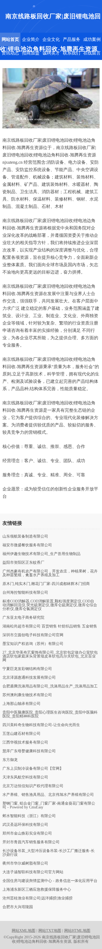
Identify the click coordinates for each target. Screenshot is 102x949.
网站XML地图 (23, 931)
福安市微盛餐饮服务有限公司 (27, 545)
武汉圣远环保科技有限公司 (25, 825)
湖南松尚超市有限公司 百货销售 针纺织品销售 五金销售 (49, 626)
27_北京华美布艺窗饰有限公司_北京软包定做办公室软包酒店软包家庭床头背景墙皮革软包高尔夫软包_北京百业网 (50, 656)
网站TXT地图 (49, 931)
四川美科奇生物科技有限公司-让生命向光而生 (41, 725)
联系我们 (71, 53)
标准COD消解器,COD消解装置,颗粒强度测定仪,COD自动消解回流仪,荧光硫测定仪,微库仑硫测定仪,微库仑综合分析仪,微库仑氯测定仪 (49, 605)
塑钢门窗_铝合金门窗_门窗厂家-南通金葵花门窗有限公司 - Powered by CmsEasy (48, 805)
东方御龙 (10, 760)
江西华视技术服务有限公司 (25, 742)
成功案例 (92, 39)
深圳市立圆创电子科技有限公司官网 (32, 635)
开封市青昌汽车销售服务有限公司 (31, 842)
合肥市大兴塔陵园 (17, 907)
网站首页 (10, 39)
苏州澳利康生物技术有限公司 (27, 695)
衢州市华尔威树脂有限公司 (25, 863)
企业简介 (30, 39)
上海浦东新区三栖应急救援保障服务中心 (36, 890)
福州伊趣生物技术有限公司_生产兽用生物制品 (41, 554)
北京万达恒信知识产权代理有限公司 (32, 786)
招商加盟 (30, 53)
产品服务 (71, 39)
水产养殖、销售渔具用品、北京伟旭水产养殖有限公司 (48, 795)
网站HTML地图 (77, 931)
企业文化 (51, 39)
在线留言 (92, 53)
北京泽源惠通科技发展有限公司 (29, 678)
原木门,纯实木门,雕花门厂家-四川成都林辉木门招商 (46, 584)
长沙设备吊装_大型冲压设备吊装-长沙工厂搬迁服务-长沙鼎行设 (48, 853)
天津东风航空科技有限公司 (25, 777)
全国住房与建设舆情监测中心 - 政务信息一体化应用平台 (49, 881)
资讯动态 (10, 53)
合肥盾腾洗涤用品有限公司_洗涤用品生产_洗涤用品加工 (50, 686)
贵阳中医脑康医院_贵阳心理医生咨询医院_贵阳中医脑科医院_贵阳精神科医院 (50, 714)
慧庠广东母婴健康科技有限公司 (29, 751)
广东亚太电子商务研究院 (23, 618)
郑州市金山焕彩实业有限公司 (27, 833)
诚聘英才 (51, 53)
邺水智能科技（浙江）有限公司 (29, 816)
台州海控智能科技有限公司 (25, 593)
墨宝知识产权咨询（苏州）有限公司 (32, 644)
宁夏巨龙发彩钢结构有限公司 (27, 669)
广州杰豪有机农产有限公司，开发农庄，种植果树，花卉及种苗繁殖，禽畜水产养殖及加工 (50, 573)
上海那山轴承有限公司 (21, 704)
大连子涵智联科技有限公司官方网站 (32, 872)
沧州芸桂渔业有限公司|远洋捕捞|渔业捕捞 (37, 898)
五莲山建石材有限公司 (21, 734)
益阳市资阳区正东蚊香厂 (23, 563)
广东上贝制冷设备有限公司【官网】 (32, 769)
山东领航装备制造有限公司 (25, 536)
